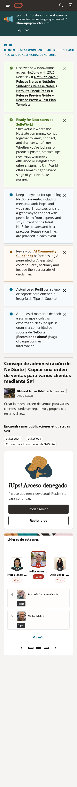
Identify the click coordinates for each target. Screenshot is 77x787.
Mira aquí (23, 23)
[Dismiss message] (64, 69)
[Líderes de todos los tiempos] (46, 648)
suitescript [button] (12, 438)
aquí (25, 341)
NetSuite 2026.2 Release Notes (37, 79)
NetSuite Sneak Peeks (33, 91)
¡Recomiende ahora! (31, 336)
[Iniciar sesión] (70, 5)
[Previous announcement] (19, 30)
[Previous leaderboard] (21, 647)
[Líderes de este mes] (38, 648)
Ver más (38, 637)
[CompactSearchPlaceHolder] (61, 5)
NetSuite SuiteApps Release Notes (35, 83)
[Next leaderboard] (55, 647)
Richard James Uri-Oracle (34, 391)
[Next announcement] (27, 30)
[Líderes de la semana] (30, 648)
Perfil (39, 289)
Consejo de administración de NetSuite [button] (30, 444)
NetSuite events (28, 199)
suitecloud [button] (34, 438)
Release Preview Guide (33, 95)
